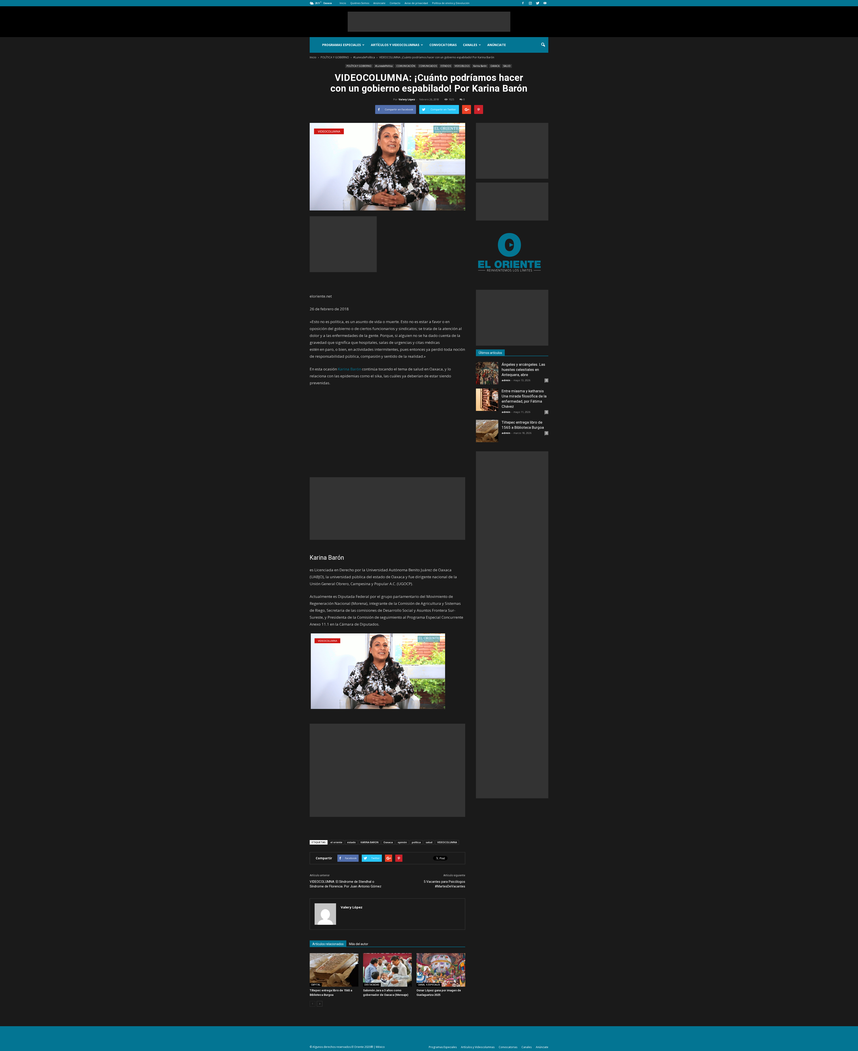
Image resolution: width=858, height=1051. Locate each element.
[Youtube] (545, 3)
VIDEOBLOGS (462, 65)
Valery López (407, 99)
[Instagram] (530, 3)
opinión (402, 842)
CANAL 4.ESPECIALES (429, 984)
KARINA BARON (370, 842)
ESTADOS (446, 65)
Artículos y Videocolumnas (395, 45)
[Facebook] (522, 3)
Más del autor (358, 944)
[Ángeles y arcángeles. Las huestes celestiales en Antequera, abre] (487, 373)
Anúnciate (379, 3)
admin (506, 380)
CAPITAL (315, 984)
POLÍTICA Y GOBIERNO (359, 65)
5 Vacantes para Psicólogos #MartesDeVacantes (444, 884)
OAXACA (494, 65)
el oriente (336, 842)
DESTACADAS (371, 984)
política (416, 842)
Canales (470, 45)
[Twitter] (537, 3)
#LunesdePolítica (384, 65)
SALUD (507, 65)
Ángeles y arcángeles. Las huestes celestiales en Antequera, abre (523, 369)
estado (351, 842)
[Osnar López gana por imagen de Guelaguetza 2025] (440, 970)
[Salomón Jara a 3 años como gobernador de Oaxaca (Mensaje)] (387, 970)
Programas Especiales (341, 45)
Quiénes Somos (359, 3)
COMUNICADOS (428, 65)
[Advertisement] (429, 22)
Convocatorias (443, 45)
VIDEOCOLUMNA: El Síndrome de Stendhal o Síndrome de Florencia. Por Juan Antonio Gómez (345, 884)
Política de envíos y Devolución (450, 3)
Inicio (343, 3)
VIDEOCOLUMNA (447, 842)
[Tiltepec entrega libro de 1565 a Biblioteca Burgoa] (334, 970)
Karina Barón (480, 65)
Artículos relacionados (328, 944)
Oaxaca (388, 842)
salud (429, 842)
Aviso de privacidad (416, 3)
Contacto (395, 3)
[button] (543, 45)
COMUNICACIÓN (405, 65)
